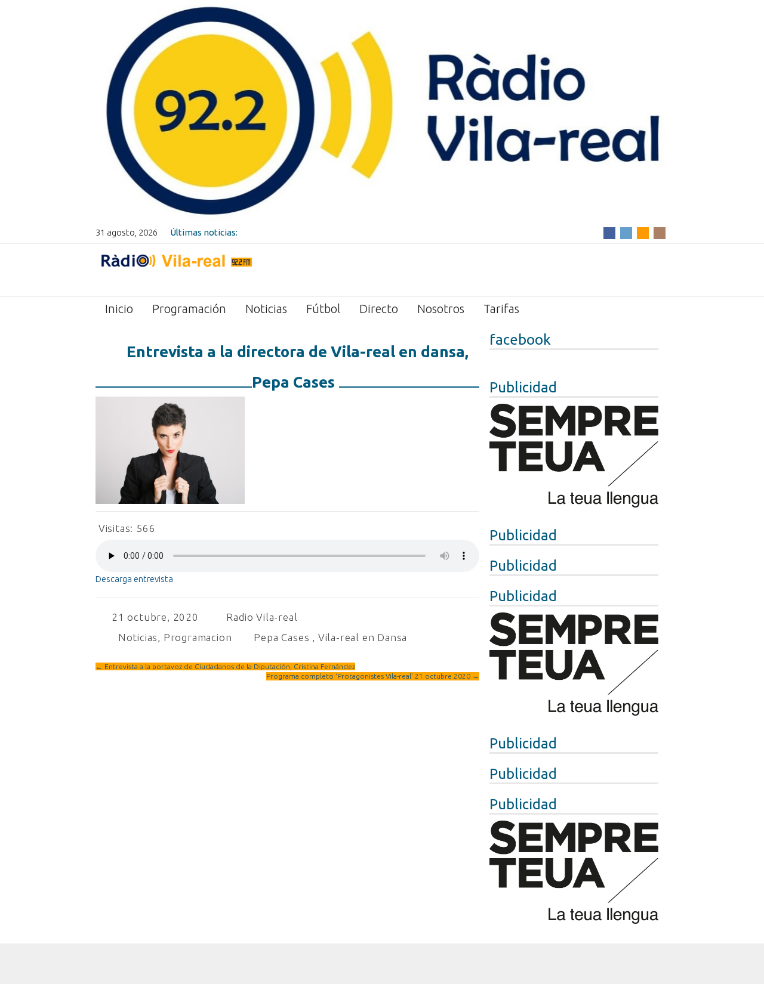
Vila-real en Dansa (362, 637)
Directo (378, 308)
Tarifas (501, 308)
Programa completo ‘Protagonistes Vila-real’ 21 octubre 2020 (372, 676)
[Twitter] (626, 232)
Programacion (198, 637)
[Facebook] (609, 232)
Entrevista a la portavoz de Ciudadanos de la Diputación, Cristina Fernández (225, 666)
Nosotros (440, 308)
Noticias (266, 308)
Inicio (119, 308)
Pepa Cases (281, 637)
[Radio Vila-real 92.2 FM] (176, 269)
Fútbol (323, 308)
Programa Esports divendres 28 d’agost (320, 232)
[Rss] (642, 232)
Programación (189, 308)
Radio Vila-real (261, 617)
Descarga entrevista (134, 579)
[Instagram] (659, 232)
